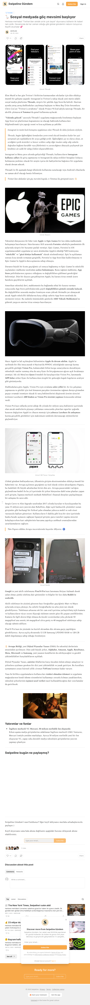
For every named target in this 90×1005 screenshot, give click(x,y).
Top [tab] (7, 899)
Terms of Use (55, 952)
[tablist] (14, 871)
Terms (48, 989)
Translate (10, 13)
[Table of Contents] (2, 502)
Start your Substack (39, 995)
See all (9, 956)
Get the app (55, 995)
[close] (66, 919)
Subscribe (72, 4)
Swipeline (13, 31)
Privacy (42, 989)
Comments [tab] (10, 872)
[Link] (2, 724)
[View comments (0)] (16, 38)
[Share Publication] (63, 4)
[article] (45, 910)
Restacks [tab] (19, 872)
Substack (34, 1000)
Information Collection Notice (44, 955)
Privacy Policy (61, 955)
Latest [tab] (13, 899)
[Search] (58, 4)
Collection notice (58, 989)
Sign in (83, 4)
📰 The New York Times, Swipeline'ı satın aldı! (28, 905)
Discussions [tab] (22, 899)
